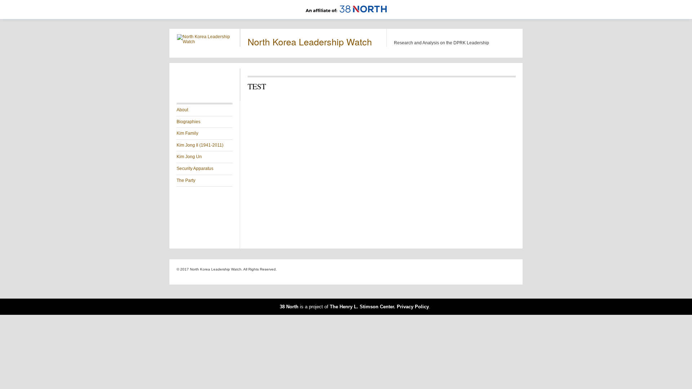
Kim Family (187, 133)
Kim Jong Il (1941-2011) (200, 145)
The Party (186, 180)
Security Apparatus (195, 168)
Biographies (188, 121)
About (182, 109)
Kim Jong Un (189, 156)
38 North (289, 306)
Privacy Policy (413, 306)
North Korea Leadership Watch (310, 41)
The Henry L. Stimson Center (362, 306)
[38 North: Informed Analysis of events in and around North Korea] (346, 16)
